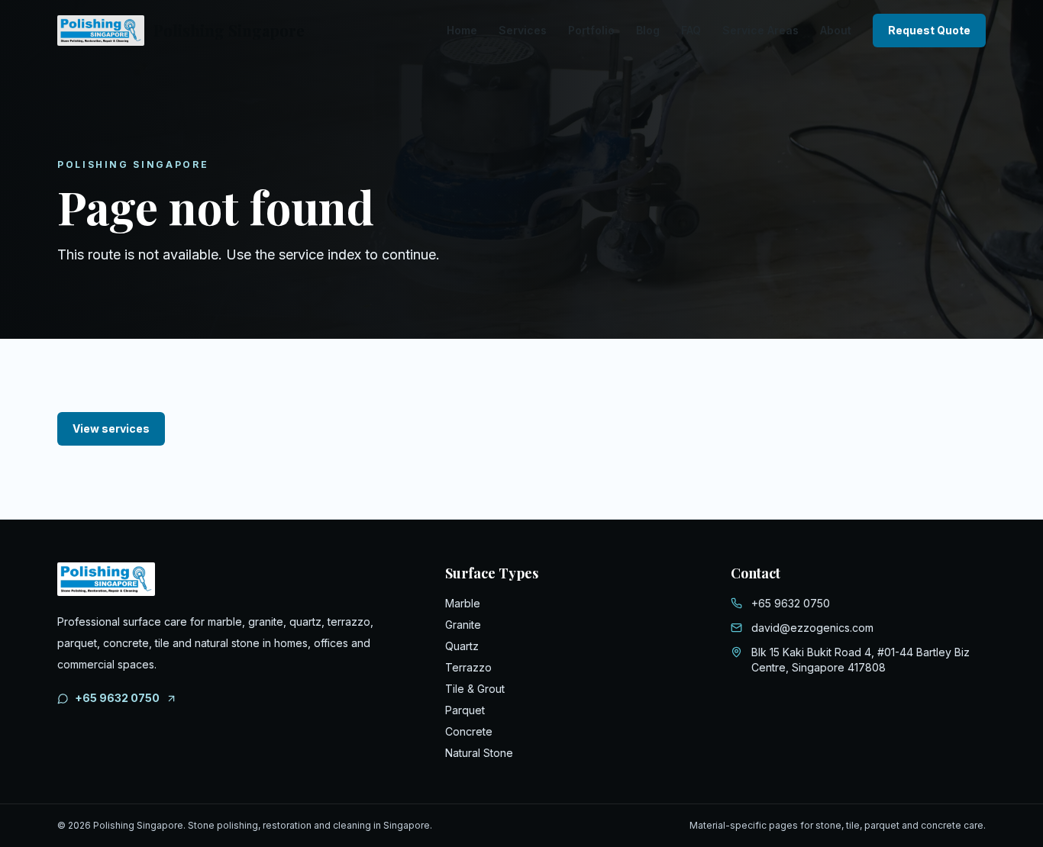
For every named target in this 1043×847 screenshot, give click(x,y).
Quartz (462, 645)
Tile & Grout (475, 688)
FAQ (691, 30)
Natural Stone (479, 752)
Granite (463, 624)
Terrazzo (468, 667)
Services (523, 30)
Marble (462, 603)
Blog (648, 30)
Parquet (465, 710)
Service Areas (760, 30)
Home (462, 30)
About (835, 30)
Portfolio (591, 30)
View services (111, 428)
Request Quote (929, 30)
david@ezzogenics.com (812, 627)
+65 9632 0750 (117, 697)
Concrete (468, 731)
